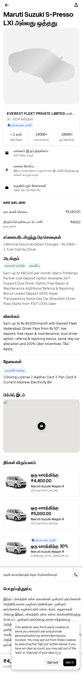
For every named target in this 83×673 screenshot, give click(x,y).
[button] (43, 212)
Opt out (52, 662)
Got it (70, 662)
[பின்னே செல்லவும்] (7, 5)
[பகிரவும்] (76, 5)
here (58, 652)
